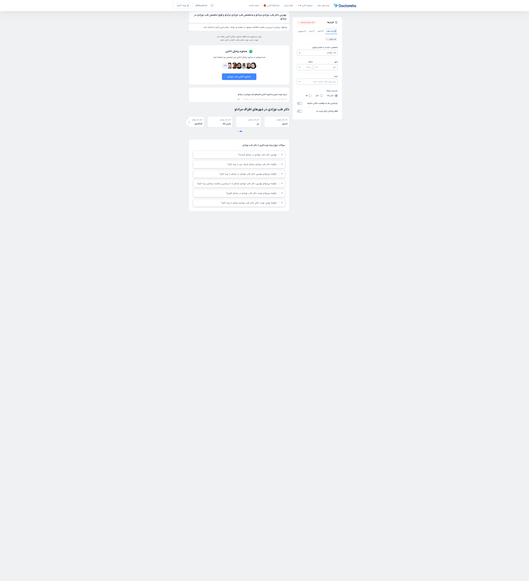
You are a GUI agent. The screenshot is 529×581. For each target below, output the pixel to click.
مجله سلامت (254, 5)
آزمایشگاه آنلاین (273, 5)
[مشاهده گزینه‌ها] (316, 67)
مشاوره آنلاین (307, 5)
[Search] (212, 5)
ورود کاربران (181, 5)
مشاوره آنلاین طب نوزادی (239, 76)
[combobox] (319, 53)
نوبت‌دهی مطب (323, 5)
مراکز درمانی (288, 5)
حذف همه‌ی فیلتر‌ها (308, 22)
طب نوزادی (332, 39)
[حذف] (299, 53)
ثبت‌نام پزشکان (201, 5)
